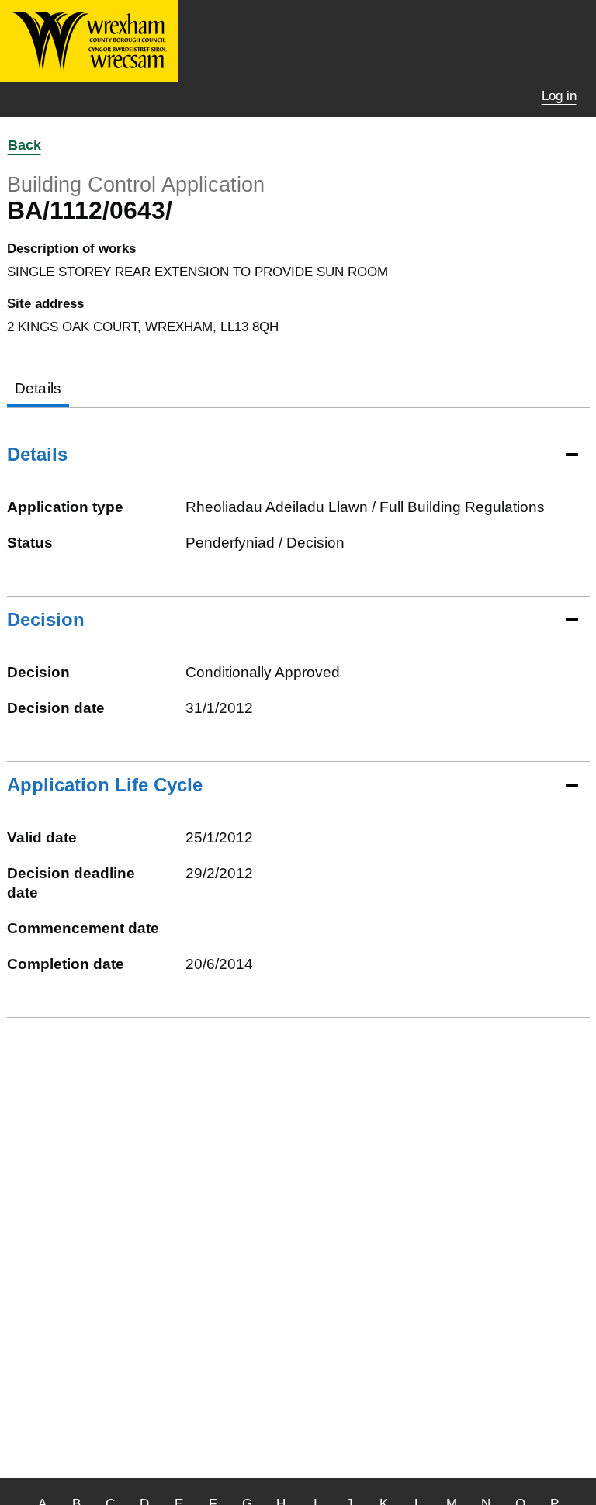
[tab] (38, 389)
